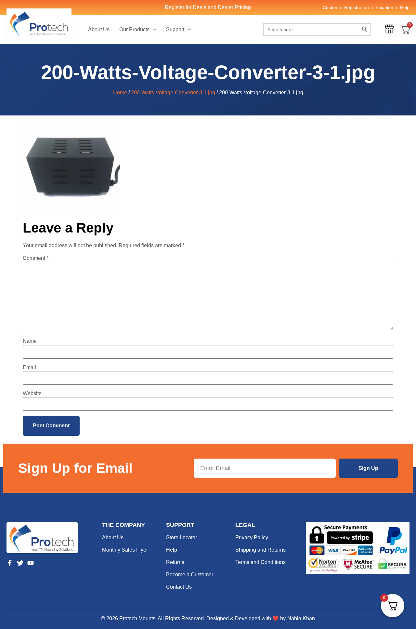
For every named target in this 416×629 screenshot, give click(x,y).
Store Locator (181, 537)
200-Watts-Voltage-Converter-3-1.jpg (173, 92)
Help (405, 7)
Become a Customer (189, 574)
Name (30, 341)
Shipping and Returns (260, 550)
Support (175, 29)
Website (32, 393)
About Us (99, 29)
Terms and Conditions (260, 562)
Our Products (134, 29)
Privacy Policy (251, 537)
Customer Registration (346, 7)
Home (120, 92)
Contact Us (179, 587)
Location (384, 7)
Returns (175, 562)
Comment (35, 258)
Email (29, 367)
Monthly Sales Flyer (125, 550)
